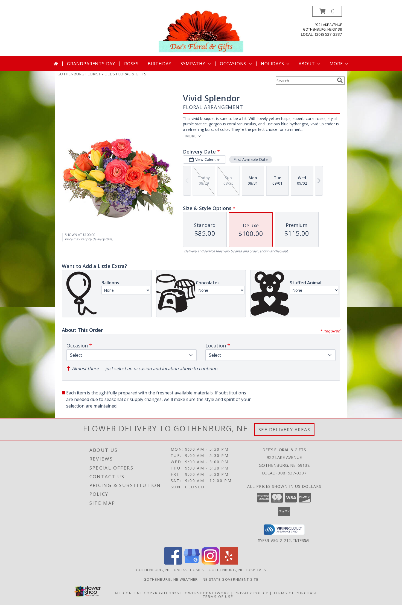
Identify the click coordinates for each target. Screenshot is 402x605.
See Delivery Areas (284, 429)
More (336, 64)
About (307, 64)
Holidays (272, 64)
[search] (340, 80)
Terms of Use (218, 596)
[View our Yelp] (229, 563)
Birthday (159, 64)
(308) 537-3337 (328, 34)
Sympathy (192, 64)
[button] (327, 11)
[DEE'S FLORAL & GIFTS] (201, 31)
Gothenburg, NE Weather (171, 579)
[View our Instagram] (210, 563)
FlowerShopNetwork (204, 593)
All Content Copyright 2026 (147, 593)
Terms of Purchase (295, 593)
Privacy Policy (251, 593)
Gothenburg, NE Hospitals (237, 569)
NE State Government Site (230, 579)
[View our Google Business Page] (191, 563)
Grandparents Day (91, 64)
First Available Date (251, 159)
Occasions (233, 64)
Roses (131, 64)
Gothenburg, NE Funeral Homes (170, 569)
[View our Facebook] (173, 563)
